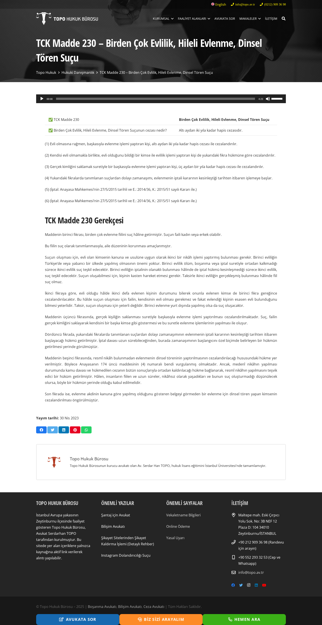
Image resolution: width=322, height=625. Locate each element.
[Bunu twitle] (52, 429)
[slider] (277, 98)
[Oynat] (42, 99)
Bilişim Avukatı (113, 526)
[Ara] (284, 19)
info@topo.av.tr (251, 572)
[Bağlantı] (67, 18)
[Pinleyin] (75, 429)
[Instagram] (248, 585)
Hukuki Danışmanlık (78, 72)
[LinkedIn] (256, 585)
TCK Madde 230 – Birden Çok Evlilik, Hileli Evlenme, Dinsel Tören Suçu (156, 72)
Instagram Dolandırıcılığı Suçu (125, 555)
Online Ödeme (178, 526)
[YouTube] (264, 585)
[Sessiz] (268, 99)
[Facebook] (233, 585)
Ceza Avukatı (153, 606)
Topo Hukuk (46, 72)
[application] (161, 98)
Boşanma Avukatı (102, 606)
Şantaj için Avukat (115, 515)
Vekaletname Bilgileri (183, 515)
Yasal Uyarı (175, 537)
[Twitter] (241, 585)
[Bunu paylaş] (41, 429)
